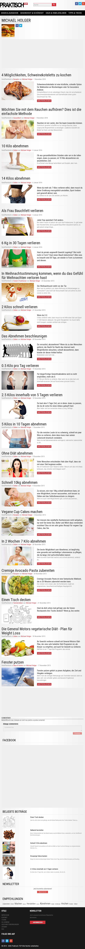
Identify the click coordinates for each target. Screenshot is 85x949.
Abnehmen (45, 903)
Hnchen (65, 903)
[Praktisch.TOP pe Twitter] (80, 3)
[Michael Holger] (14, 5)
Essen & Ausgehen (9, 13)
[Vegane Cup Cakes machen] (18, 526)
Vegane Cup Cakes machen (22, 511)
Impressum (5, 915)
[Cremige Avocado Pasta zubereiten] (18, 585)
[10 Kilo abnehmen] (18, 161)
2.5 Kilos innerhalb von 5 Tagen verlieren (32, 395)
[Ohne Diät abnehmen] (18, 468)
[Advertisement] (42, 53)
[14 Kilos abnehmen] (18, 194)
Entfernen (57, 904)
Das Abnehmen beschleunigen (24, 336)
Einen (12, 904)
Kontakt (4, 917)
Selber (75, 904)
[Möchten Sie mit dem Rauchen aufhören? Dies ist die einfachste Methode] (18, 129)
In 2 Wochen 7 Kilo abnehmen (24, 541)
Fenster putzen (13, 662)
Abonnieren (42, 892)
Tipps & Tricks (75, 13)
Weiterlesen (44, 101)
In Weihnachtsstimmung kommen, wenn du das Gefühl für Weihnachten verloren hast (42, 275)
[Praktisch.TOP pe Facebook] (76, 3)
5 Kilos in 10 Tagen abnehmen (24, 424)
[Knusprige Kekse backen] (16, 860)
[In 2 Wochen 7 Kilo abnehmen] (18, 556)
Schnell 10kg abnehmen (20, 482)
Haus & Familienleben (56, 13)
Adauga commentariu (10, 724)
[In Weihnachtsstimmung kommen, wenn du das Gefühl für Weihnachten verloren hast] (18, 292)
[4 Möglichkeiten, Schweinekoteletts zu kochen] (18, 90)
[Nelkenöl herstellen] (16, 835)
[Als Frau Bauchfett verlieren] (18, 226)
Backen (24, 904)
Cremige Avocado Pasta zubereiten (28, 570)
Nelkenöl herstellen (36, 830)
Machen (18, 903)
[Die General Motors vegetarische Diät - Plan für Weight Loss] (18, 647)
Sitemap (4, 927)
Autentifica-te (6, 720)
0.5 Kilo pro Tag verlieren (20, 365)
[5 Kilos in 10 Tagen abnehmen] (18, 438)
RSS (3, 929)
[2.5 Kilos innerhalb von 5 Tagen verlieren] (18, 409)
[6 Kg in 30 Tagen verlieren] (18, 258)
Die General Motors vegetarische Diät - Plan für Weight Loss (37, 631)
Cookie (4, 920)
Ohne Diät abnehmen (17, 453)
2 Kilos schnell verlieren (20, 307)
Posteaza (77, 733)
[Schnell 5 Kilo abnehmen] (16, 848)
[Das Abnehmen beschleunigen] (18, 350)
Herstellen (31, 903)
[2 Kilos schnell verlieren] (18, 321)
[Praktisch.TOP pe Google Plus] (83, 3)
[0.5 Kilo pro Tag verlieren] (18, 380)
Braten (71, 904)
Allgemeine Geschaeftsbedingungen (10, 923)
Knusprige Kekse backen (38, 856)
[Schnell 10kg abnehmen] (18, 497)
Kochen (37, 904)
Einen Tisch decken (16, 599)
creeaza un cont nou (21, 720)
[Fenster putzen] (18, 677)
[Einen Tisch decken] (18, 614)
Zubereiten (6, 904)
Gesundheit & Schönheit (32, 13)
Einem (52, 904)
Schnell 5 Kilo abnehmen (38, 843)
